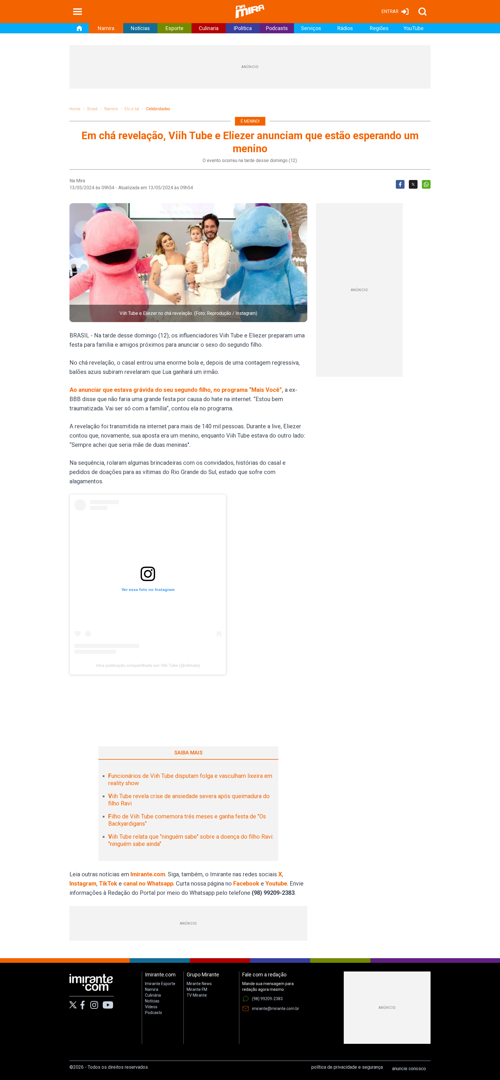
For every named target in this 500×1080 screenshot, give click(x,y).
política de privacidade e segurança (347, 1067)
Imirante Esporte (160, 983)
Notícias (140, 28)
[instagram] (94, 1005)
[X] (73, 1005)
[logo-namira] (250, 11)
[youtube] (108, 1005)
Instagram (82, 883)
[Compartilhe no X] (413, 184)
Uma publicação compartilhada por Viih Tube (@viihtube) (148, 665)
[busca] (422, 11)
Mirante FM (197, 989)
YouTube (413, 28)
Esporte (174, 28)
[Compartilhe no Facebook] (400, 184)
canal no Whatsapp (148, 883)
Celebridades (158, 108)
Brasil (92, 108)
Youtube (276, 883)
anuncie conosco (409, 1068)
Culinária (153, 995)
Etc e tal (132, 108)
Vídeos (151, 1006)
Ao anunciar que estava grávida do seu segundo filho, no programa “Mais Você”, (176, 389)
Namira (106, 28)
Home (74, 108)
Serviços (311, 28)
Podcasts (277, 28)
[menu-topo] (77, 11)
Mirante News (199, 983)
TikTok (108, 883)
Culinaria (208, 28)
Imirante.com (147, 874)
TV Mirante (197, 995)
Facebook (246, 883)
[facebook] (82, 1005)
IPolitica (243, 28)
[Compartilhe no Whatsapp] (426, 184)
